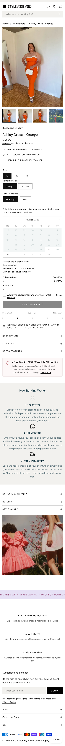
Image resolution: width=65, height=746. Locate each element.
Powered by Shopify (38, 740)
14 (27, 175)
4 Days (10, 186)
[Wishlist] (55, 6)
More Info (11, 298)
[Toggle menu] (4, 6)
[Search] (58, 14)
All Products (18, 23)
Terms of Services (42, 698)
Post (25, 199)
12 (17, 175)
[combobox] (32, 14)
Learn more (46, 372)
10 (7, 175)
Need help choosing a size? (21, 325)
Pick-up (10, 199)
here (28, 271)
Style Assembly (19, 740)
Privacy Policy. (9, 702)
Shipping (6, 143)
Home (5, 23)
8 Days (25, 186)
